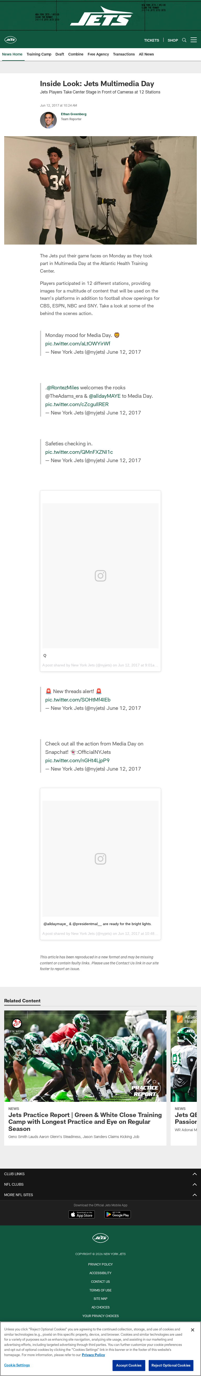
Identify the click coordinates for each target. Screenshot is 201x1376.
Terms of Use (100, 1290)
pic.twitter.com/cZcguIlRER (77, 404)
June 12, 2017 (124, 352)
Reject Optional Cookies (171, 1365)
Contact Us (100, 1281)
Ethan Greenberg (73, 114)
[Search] (184, 39)
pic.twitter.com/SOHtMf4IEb (77, 699)
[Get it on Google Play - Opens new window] (118, 1217)
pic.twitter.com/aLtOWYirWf (77, 343)
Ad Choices (101, 1307)
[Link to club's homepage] (10, 38)
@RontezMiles (63, 387)
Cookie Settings (17, 1365)
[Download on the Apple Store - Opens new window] (82, 1215)
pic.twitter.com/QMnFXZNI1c (79, 452)
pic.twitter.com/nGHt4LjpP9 (77, 760)
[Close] (192, 1330)
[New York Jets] (100, 1239)
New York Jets (83, 665)
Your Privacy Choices (100, 1316)
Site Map (101, 1298)
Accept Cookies (129, 1365)
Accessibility (100, 1273)
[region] (100, 1349)
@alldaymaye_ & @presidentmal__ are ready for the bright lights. (97, 924)
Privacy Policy (100, 1264)
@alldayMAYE (105, 396)
